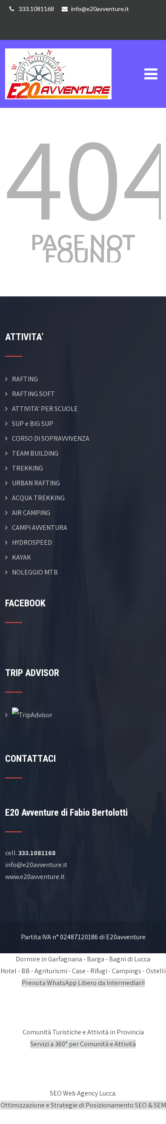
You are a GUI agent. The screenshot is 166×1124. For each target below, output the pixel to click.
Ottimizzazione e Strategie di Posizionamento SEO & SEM (83, 1105)
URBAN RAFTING (36, 483)
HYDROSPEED (32, 542)
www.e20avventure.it (35, 876)
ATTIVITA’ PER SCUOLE (45, 408)
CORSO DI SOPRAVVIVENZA (50, 438)
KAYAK (21, 557)
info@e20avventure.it (100, 8)
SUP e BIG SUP (32, 423)
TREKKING (27, 468)
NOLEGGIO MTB (35, 572)
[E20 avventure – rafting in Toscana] (58, 45)
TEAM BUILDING (35, 453)
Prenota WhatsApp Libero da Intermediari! (83, 982)
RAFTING (25, 379)
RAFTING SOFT (33, 393)
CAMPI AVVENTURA (39, 527)
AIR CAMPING (31, 512)
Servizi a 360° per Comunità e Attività (83, 1043)
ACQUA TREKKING (38, 497)
